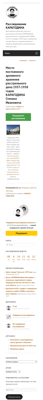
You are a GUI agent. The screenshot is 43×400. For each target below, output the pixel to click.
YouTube (9, 191)
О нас (15, 306)
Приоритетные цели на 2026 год (23, 346)
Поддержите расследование (24, 315)
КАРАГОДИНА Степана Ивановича (13, 160)
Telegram (26, 187)
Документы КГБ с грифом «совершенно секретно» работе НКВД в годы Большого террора (21, 291)
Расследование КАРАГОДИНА (16, 25)
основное (14, 170)
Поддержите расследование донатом (20, 222)
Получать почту (14, 397)
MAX (32, 187)
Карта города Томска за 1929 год (19, 272)
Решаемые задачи (17, 349)
